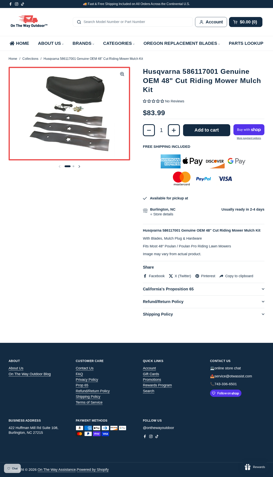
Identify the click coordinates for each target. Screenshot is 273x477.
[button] (68, 166)
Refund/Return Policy (93, 391)
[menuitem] (19, 43)
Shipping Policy (88, 397)
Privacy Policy (87, 380)
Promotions (152, 380)
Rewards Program (157, 385)
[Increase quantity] (174, 130)
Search (148, 391)
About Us (16, 368)
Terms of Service (89, 402)
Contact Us (85, 368)
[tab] (161, 214)
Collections (30, 58)
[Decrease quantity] (149, 130)
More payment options (249, 138)
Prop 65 (82, 385)
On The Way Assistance (57, 470)
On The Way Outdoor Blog (30, 374)
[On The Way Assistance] (29, 22)
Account (149, 368)
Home (13, 58)
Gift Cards (151, 374)
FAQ (79, 374)
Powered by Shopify (93, 470)
